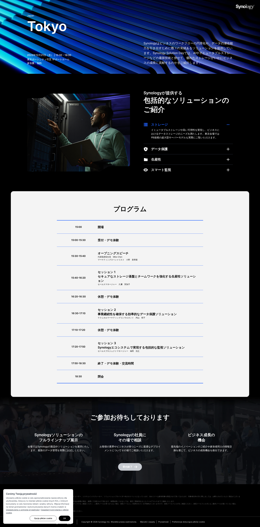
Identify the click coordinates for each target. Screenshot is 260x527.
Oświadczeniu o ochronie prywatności (23, 510)
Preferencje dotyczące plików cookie (188, 522)
